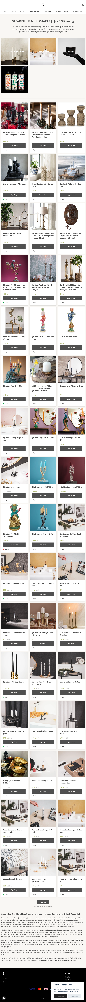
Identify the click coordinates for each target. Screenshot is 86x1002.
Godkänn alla (60, 996)
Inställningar (74, 996)
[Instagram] (3, 982)
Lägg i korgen (14, 145)
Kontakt (67, 977)
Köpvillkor (68, 979)
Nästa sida (43, 902)
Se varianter (42, 195)
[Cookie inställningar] (4, 998)
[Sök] (79, 4)
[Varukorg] (83, 4)
